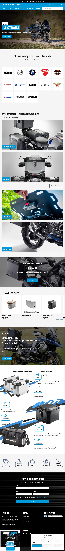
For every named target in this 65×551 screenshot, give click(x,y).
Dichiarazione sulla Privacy (49, 548)
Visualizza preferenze (57, 545)
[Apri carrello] (61, 5)
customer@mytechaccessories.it (9, 524)
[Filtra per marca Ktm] (32, 85)
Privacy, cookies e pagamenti (29, 521)
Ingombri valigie (8, 147)
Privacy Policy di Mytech (41, 497)
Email (17, 485)
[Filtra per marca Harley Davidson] (57, 72)
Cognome (35, 491)
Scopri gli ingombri (55, 185)
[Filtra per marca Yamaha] (32, 97)
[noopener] (23, 533)
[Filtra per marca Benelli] (20, 72)
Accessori (6, 217)
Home (4, 8)
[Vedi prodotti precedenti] (57, 46)
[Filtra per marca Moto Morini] (57, 85)
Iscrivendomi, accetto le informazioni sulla (32, 497)
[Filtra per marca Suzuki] (7, 97)
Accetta (37, 545)
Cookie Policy (42, 548)
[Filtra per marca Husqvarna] (20, 85)
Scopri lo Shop (6, 36)
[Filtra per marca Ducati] (45, 72)
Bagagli (6, 179)
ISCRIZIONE (10, 548)
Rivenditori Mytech (27, 519)
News (23, 8)
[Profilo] (57, 5)
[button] (62, 535)
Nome (17, 491)
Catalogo (16, 8)
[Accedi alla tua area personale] (53, 5)
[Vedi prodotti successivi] (61, 46)
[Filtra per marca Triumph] (20, 97)
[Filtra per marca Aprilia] (7, 72)
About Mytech (26, 516)
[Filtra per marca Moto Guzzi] (45, 85)
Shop (10, 8)
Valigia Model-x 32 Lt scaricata (8, 316)
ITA (46, 4)
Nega (47, 545)
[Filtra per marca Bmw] (32, 72)
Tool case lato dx (27, 315)
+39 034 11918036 (10, 516)
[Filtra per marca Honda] (7, 85)
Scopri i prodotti (32, 280)
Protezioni (7, 249)
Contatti (38, 8)
